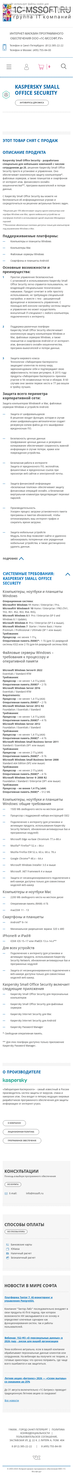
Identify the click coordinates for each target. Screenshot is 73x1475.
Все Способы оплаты (16, 1232)
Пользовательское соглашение (36, 1436)
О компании (14, 1123)
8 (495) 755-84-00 (51, 1446)
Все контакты (12, 1184)
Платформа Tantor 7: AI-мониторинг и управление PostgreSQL (28, 1299)
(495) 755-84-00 (42, 50)
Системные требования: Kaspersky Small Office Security (28, 578)
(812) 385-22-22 (54, 45)
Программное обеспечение (22, 1140)
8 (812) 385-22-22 (22, 1446)
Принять (64, 9)
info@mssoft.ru (34, 1193)
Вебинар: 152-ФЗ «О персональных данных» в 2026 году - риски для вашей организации (33, 1339)
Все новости (12, 1400)
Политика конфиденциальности (42, 1431)
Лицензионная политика (21, 1132)
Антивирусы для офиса (32, 103)
